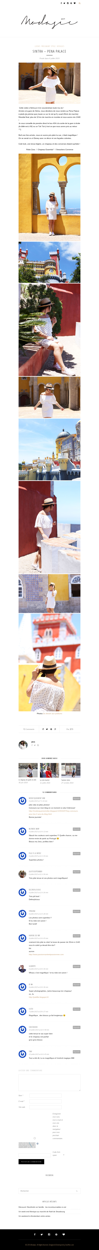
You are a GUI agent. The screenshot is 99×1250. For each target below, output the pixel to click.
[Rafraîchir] (37, 1144)
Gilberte (32, 966)
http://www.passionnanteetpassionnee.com (46, 954)
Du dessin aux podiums (52, 713)
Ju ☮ (31, 984)
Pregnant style (49, 46)
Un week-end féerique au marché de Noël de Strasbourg (42, 1212)
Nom (21, 1095)
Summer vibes (65, 780)
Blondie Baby (34, 829)
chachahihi (33, 1027)
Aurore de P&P (34, 935)
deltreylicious (35, 889)
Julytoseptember (35, 871)
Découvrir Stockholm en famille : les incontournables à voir (42, 1207)
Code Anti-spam (56, 1153)
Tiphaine (32, 911)
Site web (22, 1107)
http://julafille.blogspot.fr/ (39, 997)
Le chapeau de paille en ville (27, 780)
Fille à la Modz (35, 853)
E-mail (21, 1101)
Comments (28, 729)
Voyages (60, 46)
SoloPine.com (69, 1245)
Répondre (76, 798)
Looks (37, 46)
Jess (71, 729)
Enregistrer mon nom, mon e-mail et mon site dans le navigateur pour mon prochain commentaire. (58, 1126)
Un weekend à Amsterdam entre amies (34, 1216)
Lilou (31, 1009)
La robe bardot (44, 780)
